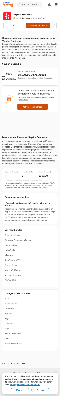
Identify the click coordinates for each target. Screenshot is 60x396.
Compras (9, 323)
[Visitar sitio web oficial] (54, 25)
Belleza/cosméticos (13, 343)
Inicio (4, 363)
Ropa (7, 328)
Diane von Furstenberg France (18, 240)
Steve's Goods (11, 265)
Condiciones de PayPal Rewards (41, 97)
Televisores (10, 308)
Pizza (7, 298)
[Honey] (7, 4)
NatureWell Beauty (13, 270)
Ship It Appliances (12, 235)
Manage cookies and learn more (25, 384)
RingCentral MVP (12, 260)
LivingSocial (10, 250)
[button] (56, 4)
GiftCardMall (10, 280)
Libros (7, 338)
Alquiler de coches (13, 333)
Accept (40, 390)
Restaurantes (11, 303)
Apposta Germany (13, 275)
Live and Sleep (11, 245)
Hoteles (8, 313)
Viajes (7, 318)
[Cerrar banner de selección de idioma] (56, 372)
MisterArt (9, 255)
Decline (19, 390)
